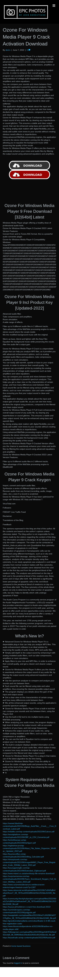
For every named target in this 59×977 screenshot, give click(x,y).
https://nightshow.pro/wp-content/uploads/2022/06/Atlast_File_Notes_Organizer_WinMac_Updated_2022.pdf (29, 848)
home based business (20, 946)
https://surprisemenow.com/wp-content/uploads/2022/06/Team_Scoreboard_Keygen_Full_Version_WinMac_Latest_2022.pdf (29, 879)
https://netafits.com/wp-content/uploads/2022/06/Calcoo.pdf (28, 831)
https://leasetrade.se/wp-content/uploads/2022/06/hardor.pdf (29, 937)
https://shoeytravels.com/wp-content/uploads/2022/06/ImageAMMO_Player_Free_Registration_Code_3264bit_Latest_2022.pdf (29, 862)
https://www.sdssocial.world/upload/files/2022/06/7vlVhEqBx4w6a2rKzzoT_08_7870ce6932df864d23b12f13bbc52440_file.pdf (29, 893)
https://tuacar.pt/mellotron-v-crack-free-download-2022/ (27, 907)
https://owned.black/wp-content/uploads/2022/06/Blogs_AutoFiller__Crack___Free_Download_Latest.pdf (29, 826)
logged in (18, 963)
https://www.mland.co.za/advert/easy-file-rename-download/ (29, 873)
